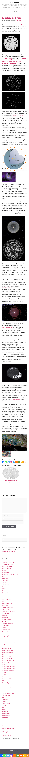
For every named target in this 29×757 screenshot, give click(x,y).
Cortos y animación (7, 597)
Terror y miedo (6, 703)
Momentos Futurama (7, 658)
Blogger (4, 582)
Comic (3, 595)
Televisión (4, 701)
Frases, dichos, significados (9, 611)
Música (4, 664)
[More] (24, 462)
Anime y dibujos (6, 568)
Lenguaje (4, 644)
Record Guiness (6, 695)
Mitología (4, 654)
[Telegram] (14, 462)
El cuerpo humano (7, 603)
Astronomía (7, 488)
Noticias (4, 672)
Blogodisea (14, 2)
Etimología (5, 605)
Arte (3, 576)
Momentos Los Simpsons (8, 660)
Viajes (3, 709)
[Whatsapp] (6, 462)
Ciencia (4, 591)
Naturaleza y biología (8, 670)
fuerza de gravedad (7, 288)
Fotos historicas (6, 609)
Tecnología (5, 699)
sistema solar (17, 399)
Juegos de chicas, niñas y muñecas (11, 642)
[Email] (19, 462)
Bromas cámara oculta (8, 587)
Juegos (4, 640)
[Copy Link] (22, 462)
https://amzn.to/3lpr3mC (8, 551)
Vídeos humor (6, 713)
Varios (3, 707)
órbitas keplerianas (17, 115)
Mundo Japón (5, 662)
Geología (4, 615)
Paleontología (5, 681)
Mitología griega (6, 656)
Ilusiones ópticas (6, 632)
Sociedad (4, 697)
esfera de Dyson (20, 25)
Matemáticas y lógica (7, 650)
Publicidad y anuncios (8, 693)
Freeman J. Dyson (7, 58)
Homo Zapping (6, 625)
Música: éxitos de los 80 (8, 666)
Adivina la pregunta (7, 564)
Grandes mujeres (6, 619)
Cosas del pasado (6, 599)
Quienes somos (6, 725)
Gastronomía (5, 613)
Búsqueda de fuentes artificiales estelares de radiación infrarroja (12, 61)
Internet (4, 638)
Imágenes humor (6, 634)
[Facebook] (3, 462)
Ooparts (4, 674)
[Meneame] (16, 462)
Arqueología (5, 572)
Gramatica (5, 617)
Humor (4, 627)
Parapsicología (6, 683)
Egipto (4, 601)
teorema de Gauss (7, 327)
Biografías (5, 580)
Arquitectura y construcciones (10, 574)
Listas (3, 646)
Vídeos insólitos (6, 715)
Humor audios (6, 629)
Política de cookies (7, 735)
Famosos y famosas (7, 607)
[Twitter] (8, 462)
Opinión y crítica (6, 676)
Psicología (4, 691)
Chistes (4, 589)
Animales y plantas (7, 566)
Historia (4, 621)
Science (24, 58)
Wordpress (5, 717)
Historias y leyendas (7, 623)
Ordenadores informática (9, 679)
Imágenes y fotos (6, 636)
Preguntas (4, 685)
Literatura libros (6, 648)
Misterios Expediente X (8, 652)
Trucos (4, 705)
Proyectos (4, 689)
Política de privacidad (8, 728)
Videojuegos (5, 711)
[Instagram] (11, 462)
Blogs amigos (5, 584)
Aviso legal (5, 732)
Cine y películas (6, 593)
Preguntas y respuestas (8, 687)
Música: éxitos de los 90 (8, 668)
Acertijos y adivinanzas (8, 562)
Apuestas (4, 570)
